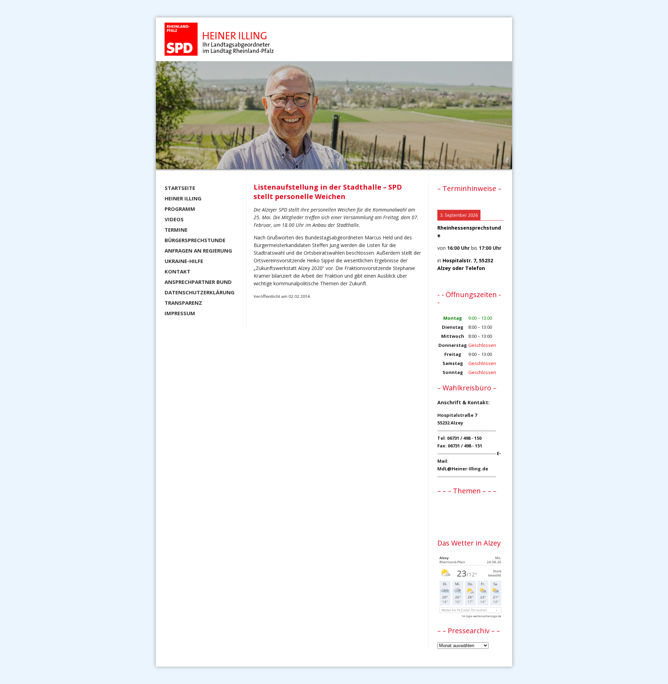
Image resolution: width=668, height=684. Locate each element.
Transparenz (183, 302)
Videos (174, 219)
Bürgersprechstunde (195, 240)
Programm (180, 208)
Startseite (180, 187)
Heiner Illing (183, 198)
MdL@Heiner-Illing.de (462, 469)
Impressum (180, 313)
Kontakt (177, 271)
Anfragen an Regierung (198, 250)
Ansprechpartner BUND (198, 281)
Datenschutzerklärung (199, 292)
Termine (176, 229)
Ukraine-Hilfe (184, 260)
